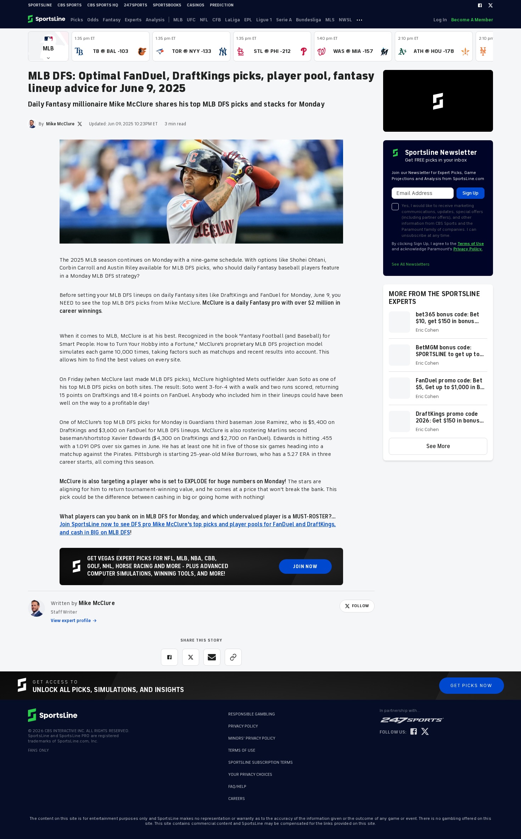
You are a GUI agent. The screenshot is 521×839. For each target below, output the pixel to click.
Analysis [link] (155, 20)
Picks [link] (77, 20)
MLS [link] (330, 20)
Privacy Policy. (467, 249)
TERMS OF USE (241, 750)
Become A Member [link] (472, 20)
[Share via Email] (211, 657)
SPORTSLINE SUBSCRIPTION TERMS (260, 762)
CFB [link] (216, 20)
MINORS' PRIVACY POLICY (251, 738)
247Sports (135, 5)
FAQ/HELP (237, 783)
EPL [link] (248, 20)
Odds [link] (93, 20)
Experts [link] (133, 20)
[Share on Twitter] (190, 657)
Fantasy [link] (112, 20)
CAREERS (236, 795)
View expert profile (71, 620)
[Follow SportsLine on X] (425, 732)
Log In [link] (440, 20)
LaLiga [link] (232, 20)
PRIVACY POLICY (243, 726)
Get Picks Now (471, 685)
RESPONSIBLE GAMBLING (251, 714)
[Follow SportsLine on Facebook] (413, 732)
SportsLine (40, 5)
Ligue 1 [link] (264, 20)
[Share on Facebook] (169, 657)
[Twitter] (490, 5)
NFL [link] (204, 20)
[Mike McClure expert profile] (36, 608)
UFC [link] (191, 20)
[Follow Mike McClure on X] (79, 123)
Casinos (195, 5)
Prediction (222, 5)
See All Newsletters (411, 264)
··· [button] (359, 19)
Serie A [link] (284, 20)
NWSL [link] (345, 20)
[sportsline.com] (47, 19)
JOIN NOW (305, 566)
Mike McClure (97, 603)
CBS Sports (69, 5)
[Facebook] (479, 5)
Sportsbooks (167, 5)
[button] (48, 46)
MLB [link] (178, 20)
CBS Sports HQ (102, 5)
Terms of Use (471, 243)
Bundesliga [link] (308, 20)
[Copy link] (233, 657)
